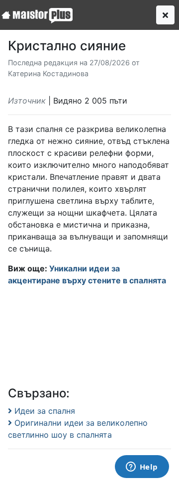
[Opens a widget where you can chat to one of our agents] (141, 467)
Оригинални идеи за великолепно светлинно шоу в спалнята (78, 429)
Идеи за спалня (43, 411)
